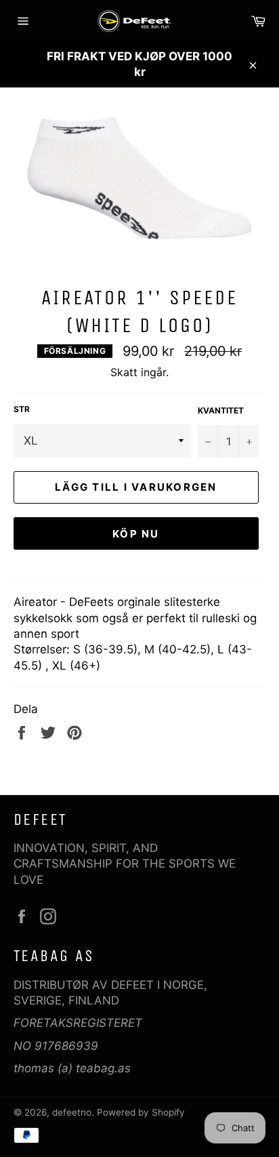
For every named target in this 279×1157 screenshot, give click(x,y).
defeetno (71, 1112)
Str (22, 409)
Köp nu (136, 533)
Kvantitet (221, 410)
